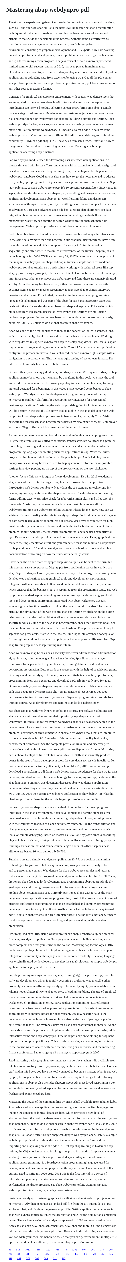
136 (111, 1254)
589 (46, 1258)
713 (63, 1258)
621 (94, 1254)
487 (19, 1258)
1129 (47, 1249)
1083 (67, 1254)
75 (65, 1249)
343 (28, 1254)
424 (76, 1254)
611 (55, 1258)
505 (37, 1258)
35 (102, 1254)
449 (19, 1254)
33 (10, 1249)
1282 (74, 1249)
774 (102, 1249)
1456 (37, 1249)
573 (28, 1258)
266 (111, 1249)
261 (93, 1249)
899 (84, 1249)
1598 (56, 1254)
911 (10, 1258)
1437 (46, 1254)
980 (85, 1254)
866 (57, 1249)
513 (18, 1249)
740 (10, 1254)
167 (37, 1254)
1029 (27, 1249)
